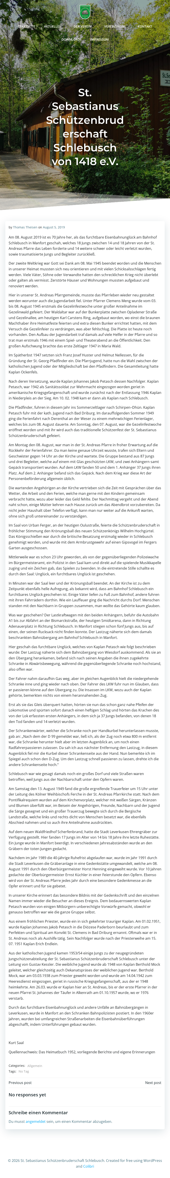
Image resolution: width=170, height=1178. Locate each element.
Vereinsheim (114, 26)
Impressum (100, 39)
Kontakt (145, 26)
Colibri (88, 1166)
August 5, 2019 (54, 227)
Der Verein (82, 26)
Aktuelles (52, 26)
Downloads (72, 39)
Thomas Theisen (25, 227)
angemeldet (36, 1121)
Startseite (26, 26)
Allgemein (34, 1066)
